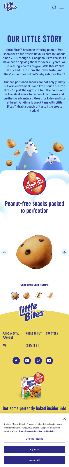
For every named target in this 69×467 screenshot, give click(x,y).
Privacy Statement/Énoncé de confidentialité (36, 431)
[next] (64, 252)
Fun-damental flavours (11, 335)
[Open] (62, 7)
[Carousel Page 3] (39, 295)
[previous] (4, 252)
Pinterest (38, 360)
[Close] (65, 419)
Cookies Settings (34, 438)
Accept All (34, 460)
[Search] (54, 8)
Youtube (49, 360)
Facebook (16, 360)
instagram (27, 360)
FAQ (5, 345)
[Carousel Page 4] (51, 295)
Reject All (34, 449)
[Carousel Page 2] (27, 295)
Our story (52, 333)
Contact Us (32, 345)
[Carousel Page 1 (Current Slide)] (15, 296)
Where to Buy (34, 333)
